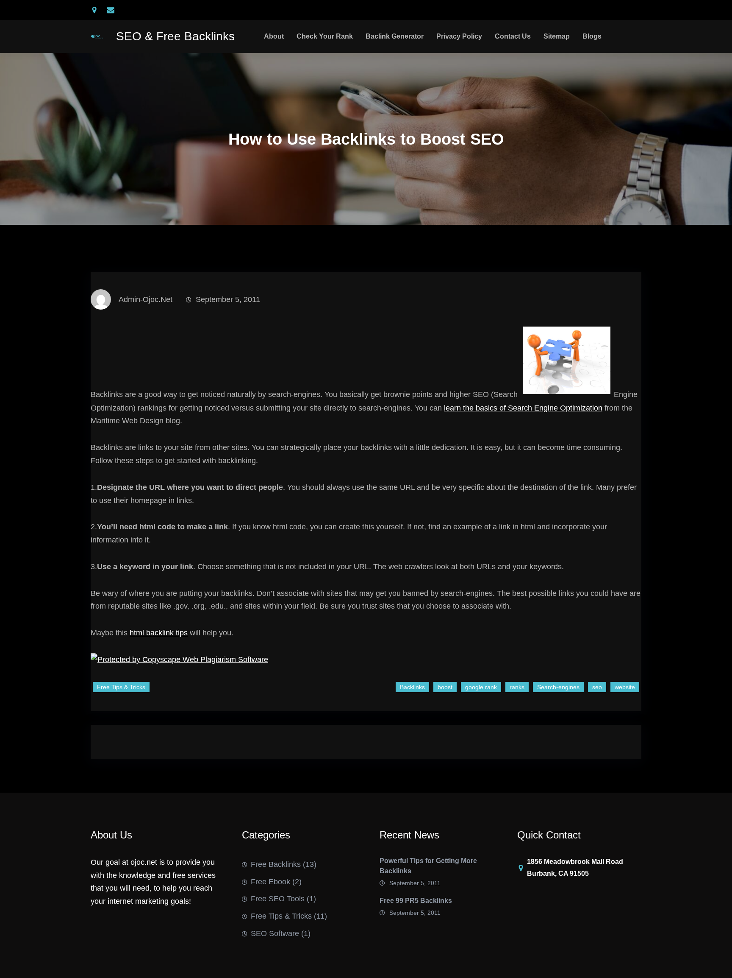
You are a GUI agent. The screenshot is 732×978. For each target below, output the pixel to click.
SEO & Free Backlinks (175, 36)
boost (445, 687)
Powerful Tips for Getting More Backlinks (428, 866)
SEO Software (275, 933)
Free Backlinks (276, 864)
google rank (481, 687)
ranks (517, 687)
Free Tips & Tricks (121, 687)
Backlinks (412, 687)
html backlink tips (159, 633)
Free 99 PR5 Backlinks (416, 900)
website (625, 687)
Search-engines (558, 687)
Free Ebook (270, 881)
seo (597, 687)
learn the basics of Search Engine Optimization (523, 408)
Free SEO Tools (278, 898)
